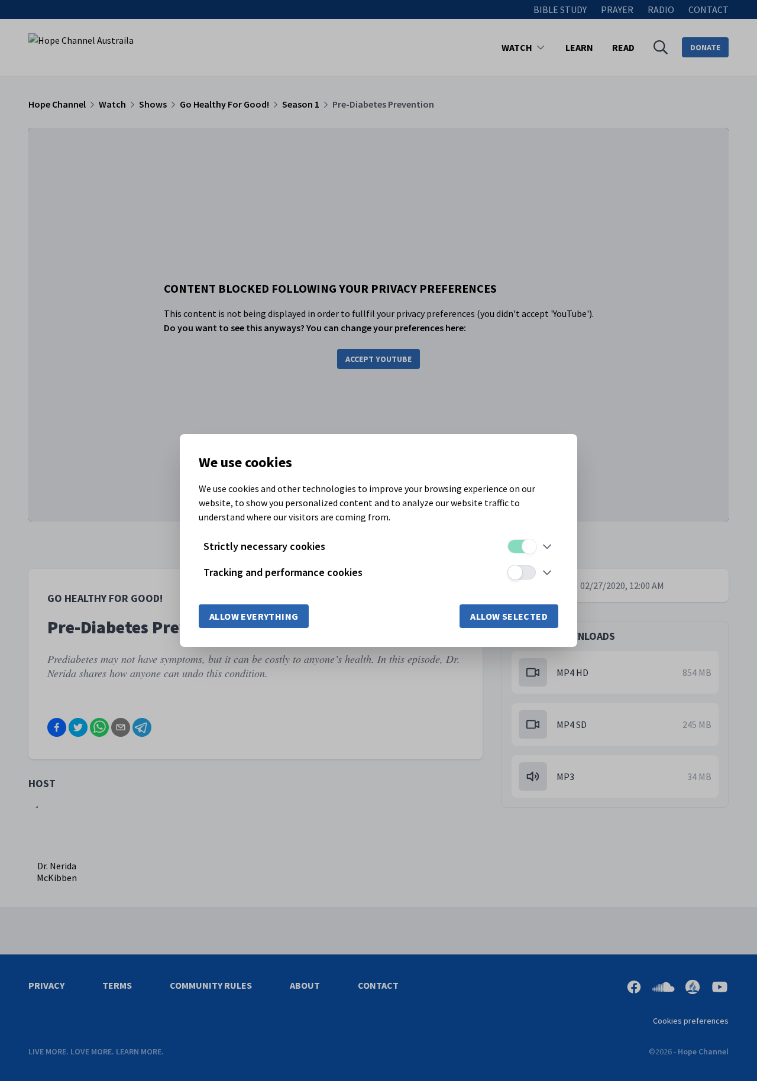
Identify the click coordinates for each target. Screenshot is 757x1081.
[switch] (521, 546)
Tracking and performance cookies (283, 572)
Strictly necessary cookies (264, 546)
